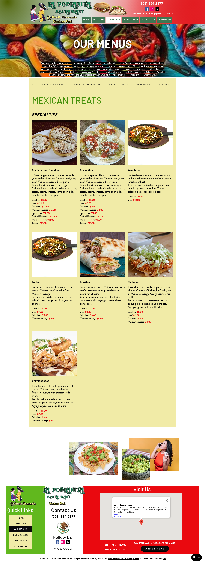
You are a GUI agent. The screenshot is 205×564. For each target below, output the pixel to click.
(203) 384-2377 (151, 4)
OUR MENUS (20, 529)
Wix (164, 558)
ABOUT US (20, 523)
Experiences (20, 546)
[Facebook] (147, 9)
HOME (21, 517)
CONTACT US (20, 540)
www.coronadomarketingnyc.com (123, 558)
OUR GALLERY (20, 534)
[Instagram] (152, 9)
